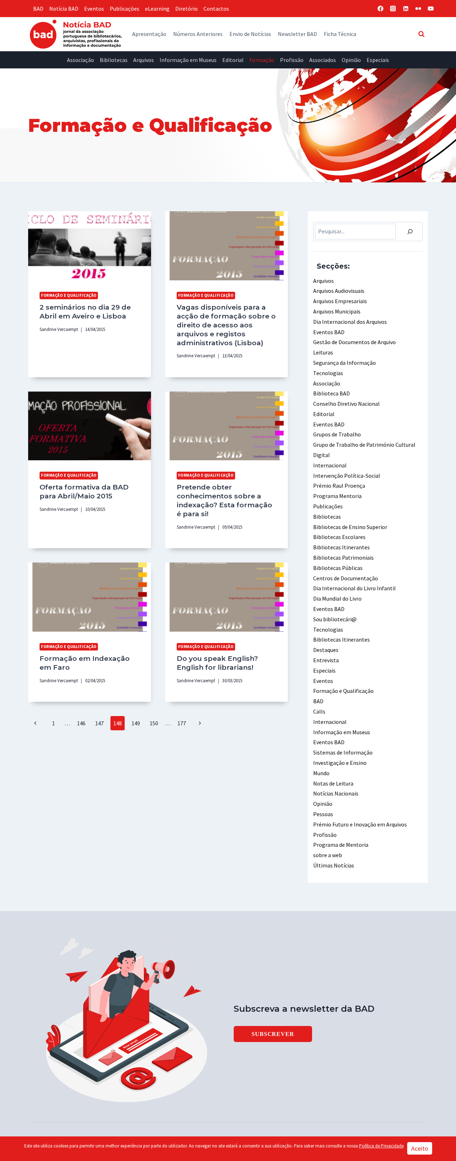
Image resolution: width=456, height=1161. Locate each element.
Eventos (94, 8)
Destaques (325, 649)
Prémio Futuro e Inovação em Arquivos (360, 824)
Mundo (321, 773)
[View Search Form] (421, 33)
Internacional (330, 465)
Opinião (351, 59)
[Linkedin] (405, 8)
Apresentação (149, 33)
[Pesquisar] (410, 231)
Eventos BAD (328, 332)
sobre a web (327, 855)
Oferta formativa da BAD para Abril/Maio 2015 (84, 491)
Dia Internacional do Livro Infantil (354, 588)
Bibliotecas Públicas (338, 567)
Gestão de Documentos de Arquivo (354, 342)
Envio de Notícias (250, 33)
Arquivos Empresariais (340, 301)
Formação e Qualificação (69, 295)
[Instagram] (393, 8)
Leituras (323, 352)
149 (135, 723)
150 (154, 723)
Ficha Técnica (340, 33)
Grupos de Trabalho (337, 434)
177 (181, 723)
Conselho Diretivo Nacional (346, 403)
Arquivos (143, 59)
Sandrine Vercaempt (59, 329)
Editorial (233, 59)
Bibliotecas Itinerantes (341, 547)
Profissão (292, 59)
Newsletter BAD (297, 33)
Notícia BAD (63, 8)
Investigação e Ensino (340, 762)
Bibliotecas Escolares (339, 536)
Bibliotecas (114, 59)
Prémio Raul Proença (339, 485)
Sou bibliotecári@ (335, 619)
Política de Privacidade (381, 1146)
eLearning (157, 8)
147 (99, 723)
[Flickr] (418, 8)
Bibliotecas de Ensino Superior (350, 526)
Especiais (378, 59)
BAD (38, 8)
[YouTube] (430, 8)
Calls (319, 711)
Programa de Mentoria (340, 844)
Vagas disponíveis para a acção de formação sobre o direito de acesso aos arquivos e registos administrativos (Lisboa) (226, 325)
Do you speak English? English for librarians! (217, 663)
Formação (261, 59)
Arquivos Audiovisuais (338, 290)
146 (81, 723)
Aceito (419, 1148)
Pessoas (323, 814)
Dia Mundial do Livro (337, 598)
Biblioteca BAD (331, 393)
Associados (322, 59)
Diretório (186, 8)
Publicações (124, 8)
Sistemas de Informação (343, 752)
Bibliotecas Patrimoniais (343, 557)
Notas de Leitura (333, 783)
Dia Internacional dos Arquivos (350, 321)
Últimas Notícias (333, 865)
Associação (80, 59)
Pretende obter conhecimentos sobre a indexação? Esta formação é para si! (224, 500)
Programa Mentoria (337, 495)
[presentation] (89, 245)
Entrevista (326, 660)
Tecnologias (328, 373)
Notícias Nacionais (335, 793)
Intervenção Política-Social (346, 475)
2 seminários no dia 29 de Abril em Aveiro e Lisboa (85, 311)
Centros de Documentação (345, 578)
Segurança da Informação (344, 362)
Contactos (216, 8)
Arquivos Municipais (337, 311)
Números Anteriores (198, 33)
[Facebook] (380, 8)
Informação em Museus (188, 59)
